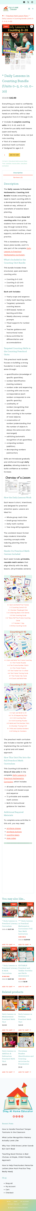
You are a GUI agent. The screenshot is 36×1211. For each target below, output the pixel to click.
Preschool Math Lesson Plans (18, 161)
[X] (28, 2)
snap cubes (11, 838)
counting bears (13, 835)
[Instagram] (32, 2)
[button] (31, 26)
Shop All (9, 1183)
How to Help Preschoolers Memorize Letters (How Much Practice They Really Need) (17, 1168)
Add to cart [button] (7, 944)
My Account (10, 1186)
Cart (7, 1190)
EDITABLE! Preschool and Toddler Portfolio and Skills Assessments (25, 970)
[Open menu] (29, 8)
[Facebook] (24, 2)
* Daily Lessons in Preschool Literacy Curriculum (10, 923)
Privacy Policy (13, 1204)
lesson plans (16, 163)
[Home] (3, 16)
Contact (25, 1204)
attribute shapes (14, 828)
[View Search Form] (33, 9)
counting (8, 163)
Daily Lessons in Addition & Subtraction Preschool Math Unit (9, 1056)
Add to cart (14, 154)
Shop (15, 1201)
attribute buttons (14, 832)
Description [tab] (18, 173)
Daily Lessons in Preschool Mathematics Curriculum (17, 251)
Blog (9, 1201)
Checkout (9, 1193)
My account (25, 1201)
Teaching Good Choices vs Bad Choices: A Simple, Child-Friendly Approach (16, 1157)
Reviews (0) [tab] (18, 177)
